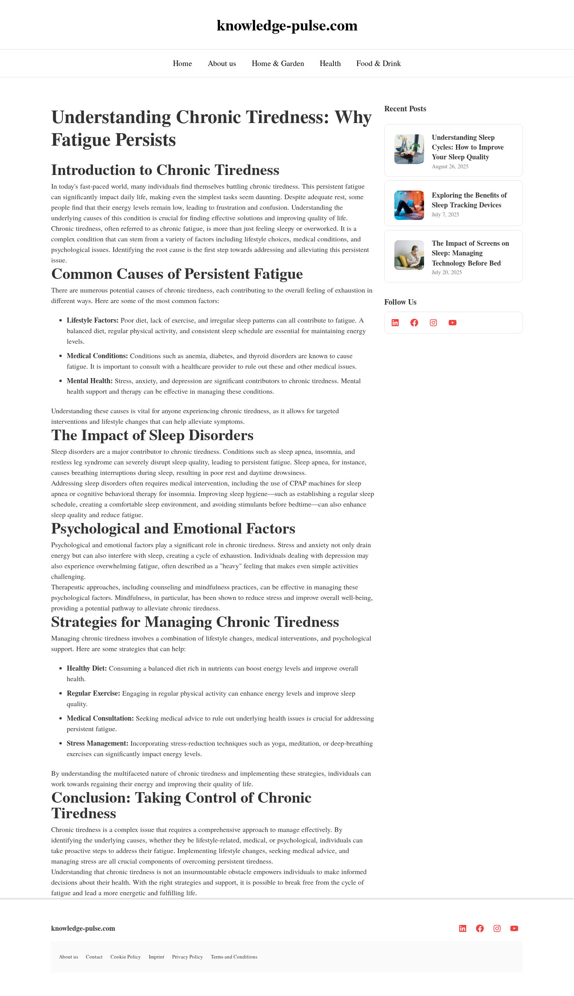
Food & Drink (379, 63)
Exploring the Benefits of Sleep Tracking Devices (469, 200)
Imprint (156, 956)
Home (182, 63)
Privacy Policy (187, 956)
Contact (94, 956)
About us (222, 63)
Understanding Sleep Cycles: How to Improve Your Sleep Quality (468, 147)
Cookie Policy (126, 956)
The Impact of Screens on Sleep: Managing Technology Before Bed (470, 253)
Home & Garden (278, 63)
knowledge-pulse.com (83, 928)
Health (330, 63)
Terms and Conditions (234, 956)
